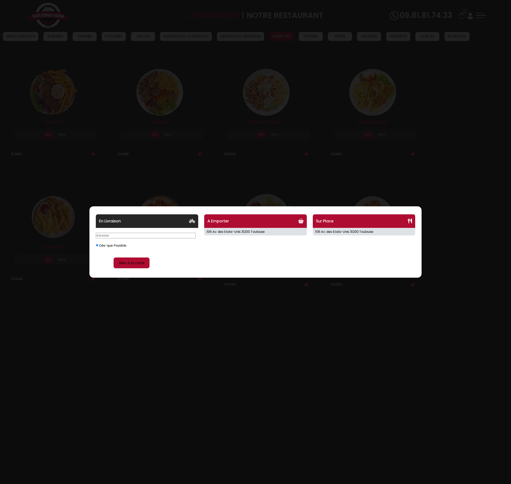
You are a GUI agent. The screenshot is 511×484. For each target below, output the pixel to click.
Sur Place (325, 221)
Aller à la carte (131, 262)
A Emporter (218, 221)
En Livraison (110, 221)
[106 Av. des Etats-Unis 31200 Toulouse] (255, 232)
